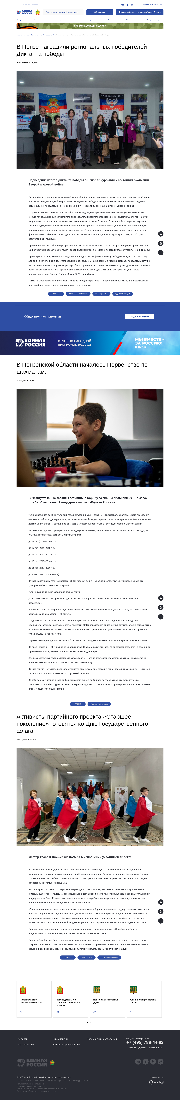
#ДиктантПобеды (122, 294)
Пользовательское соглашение (30, 1084)
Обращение (99, 12)
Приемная (112, 20)
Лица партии (39, 20)
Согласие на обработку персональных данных (37, 1091)
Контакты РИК (26, 1044)
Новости (48, 35)
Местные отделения (89, 20)
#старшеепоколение (109, 957)
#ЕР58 (56, 294)
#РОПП (78, 704)
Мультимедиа (131, 20)
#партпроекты (101, 294)
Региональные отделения (102, 1039)
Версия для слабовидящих (152, 5)
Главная (20, 35)
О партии (20, 20)
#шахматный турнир (99, 704)
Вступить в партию (154, 20)
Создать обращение (139, 316)
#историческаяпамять (78, 294)
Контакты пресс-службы (66, 1044)
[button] (87, 1022)
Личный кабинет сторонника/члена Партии (140, 12)
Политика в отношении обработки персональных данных (42, 1089)
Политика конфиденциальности (31, 1086)
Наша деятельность (63, 20)
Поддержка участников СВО (90, 26)
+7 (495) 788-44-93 (144, 1042)
